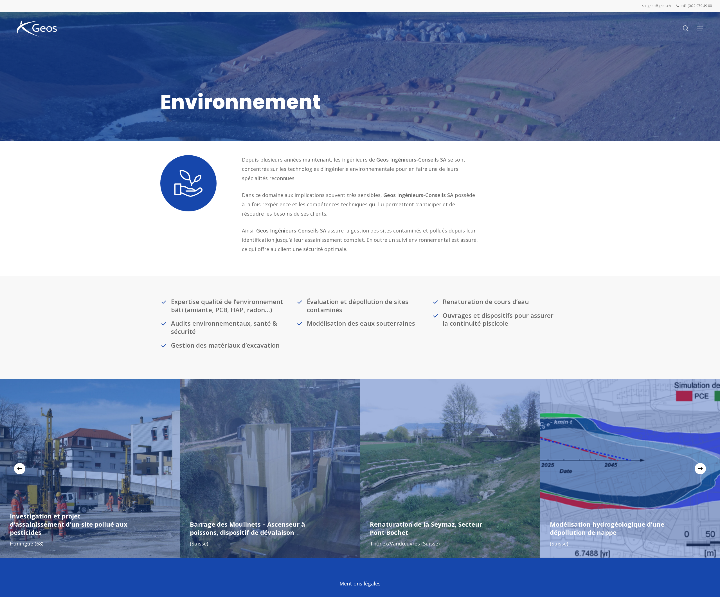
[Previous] (19, 468)
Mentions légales (360, 583)
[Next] (700, 468)
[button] (700, 28)
